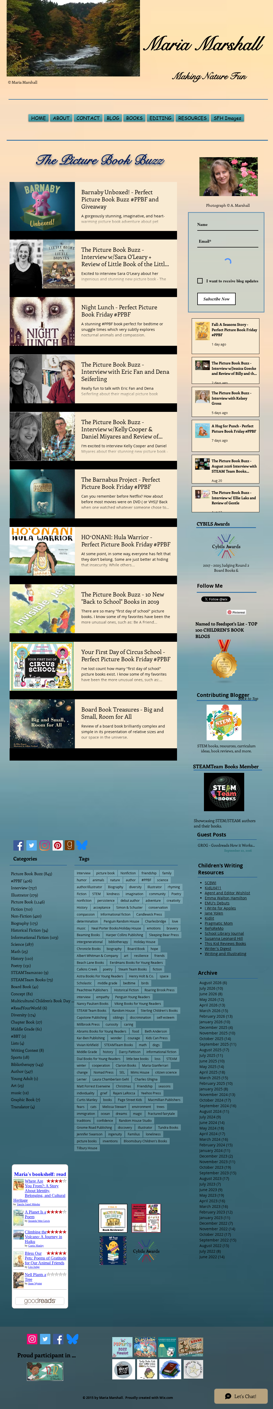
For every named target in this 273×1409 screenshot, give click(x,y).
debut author (130, 900)
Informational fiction (115, 914)
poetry (108, 969)
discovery (125, 1127)
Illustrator (154, 887)
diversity (135, 887)
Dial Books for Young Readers (99, 1059)
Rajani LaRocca (124, 1093)
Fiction (81, 894)
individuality (85, 1093)
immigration (86, 1113)
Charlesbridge (155, 921)
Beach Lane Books (90, 962)
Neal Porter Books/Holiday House (116, 928)
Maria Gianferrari (155, 1065)
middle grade (107, 983)
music (81, 928)
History (82, 907)
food (135, 1031)
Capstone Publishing (92, 1017)
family (166, 873)
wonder (116, 1038)
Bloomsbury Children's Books (145, 1141)
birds (145, 983)
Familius (134, 1134)
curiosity (112, 1024)
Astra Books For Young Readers (100, 976)
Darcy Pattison (129, 1052)
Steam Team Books (132, 969)
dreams (121, 1113)
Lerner (82, 1079)
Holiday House (144, 942)
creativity (173, 900)
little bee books (137, 1059)
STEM (96, 894)
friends (159, 955)
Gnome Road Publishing (94, 1127)
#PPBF (146, 880)
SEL (122, 1072)
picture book (105, 873)
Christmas (123, 1086)
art (126, 955)
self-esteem (165, 1017)
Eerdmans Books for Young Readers (136, 962)
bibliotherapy (118, 942)
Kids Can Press (157, 1038)
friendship (149, 873)
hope (154, 949)
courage (134, 1038)
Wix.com (166, 1397)
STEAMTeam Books (118, 1045)
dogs (156, 1045)
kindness (113, 894)
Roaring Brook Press (159, 990)
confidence (105, 1120)
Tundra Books (168, 1127)
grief (103, 1093)
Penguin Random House (121, 921)
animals (98, 880)
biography (114, 949)
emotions (154, 928)
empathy (102, 997)
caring (128, 1024)
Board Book (136, 949)
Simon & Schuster (129, 907)
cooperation (101, 1065)
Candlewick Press (149, 914)
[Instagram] (44, 845)
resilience (141, 955)
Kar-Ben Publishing (91, 1038)
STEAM (171, 1059)
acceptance (101, 907)
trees (160, 1107)
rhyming (174, 887)
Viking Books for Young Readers (137, 1003)
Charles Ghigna (146, 1079)
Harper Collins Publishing (124, 935)
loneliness (153, 1134)
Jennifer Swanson (89, 1134)
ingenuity (115, 1134)
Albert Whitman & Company (97, 955)
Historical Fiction (126, 990)
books (107, 1100)
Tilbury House (87, 1148)
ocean (105, 1113)
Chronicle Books (89, 949)
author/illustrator (89, 887)
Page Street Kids (130, 1100)
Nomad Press (104, 1072)
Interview (83, 873)
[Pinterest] (58, 845)
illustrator (145, 1127)
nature (115, 880)
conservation (158, 907)
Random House (123, 1010)
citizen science (166, 1072)
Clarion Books (126, 1065)
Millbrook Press (88, 1024)
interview (83, 997)
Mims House (140, 1072)
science (162, 880)
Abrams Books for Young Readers (101, 1031)
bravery (172, 928)
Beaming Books (88, 935)
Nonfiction (128, 873)
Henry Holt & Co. (141, 976)
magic (137, 1113)
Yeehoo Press (151, 1093)
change (82, 1072)
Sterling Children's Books (159, 1010)
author (131, 880)
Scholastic (84, 983)
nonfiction (84, 900)
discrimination (140, 1017)
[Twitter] (31, 845)
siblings (118, 1017)
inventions (110, 1141)
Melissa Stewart (114, 1107)
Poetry (176, 894)
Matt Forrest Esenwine (93, 1086)
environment (141, 1107)
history (108, 1052)
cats (93, 1107)
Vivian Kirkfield (87, 1045)
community (157, 894)
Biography (115, 887)
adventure (153, 900)
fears (81, 1107)
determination (87, 921)
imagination (134, 894)
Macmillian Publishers (164, 1100)
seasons (164, 1086)
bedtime (129, 983)
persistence (106, 900)
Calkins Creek (87, 969)
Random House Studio (135, 1120)
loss (157, 1059)
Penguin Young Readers (132, 997)
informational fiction (161, 1052)
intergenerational (90, 942)
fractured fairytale (161, 1113)
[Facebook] (18, 845)
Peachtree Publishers (92, 990)
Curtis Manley (87, 1100)
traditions (84, 1120)
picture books (87, 1141)
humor (82, 880)
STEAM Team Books (91, 1010)
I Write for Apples (220, 908)
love (175, 921)
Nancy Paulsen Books (93, 1003)
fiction (157, 969)
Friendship (144, 1086)
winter (81, 1065)
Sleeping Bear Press (164, 935)
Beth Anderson (156, 1031)
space (164, 976)
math (143, 1045)
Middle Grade (87, 1052)
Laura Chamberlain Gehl (111, 1079)
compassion (86, 914)
